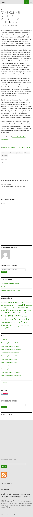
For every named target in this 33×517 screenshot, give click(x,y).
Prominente (6, 319)
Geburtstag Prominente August (10, 346)
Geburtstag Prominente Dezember (11, 349)
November (4, 382)
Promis (12, 319)
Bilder (2, 494)
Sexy (19, 322)
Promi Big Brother (25, 316)
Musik (17, 498)
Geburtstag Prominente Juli (9, 356)
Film (24, 305)
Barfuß (2, 302)
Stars (24, 322)
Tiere (14, 505)
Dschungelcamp (25, 302)
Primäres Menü (31, 2)
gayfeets (16, 307)
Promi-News (14, 315)
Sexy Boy (11, 503)
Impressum (4, 378)
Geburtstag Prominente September (11, 375)
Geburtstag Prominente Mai (9, 362)
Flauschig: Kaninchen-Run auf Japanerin (13, 185)
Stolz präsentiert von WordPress (9, 514)
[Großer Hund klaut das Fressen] (5, 254)
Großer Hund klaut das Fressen (10, 283)
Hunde (20, 496)
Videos (28, 505)
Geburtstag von (9, 496)
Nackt (3, 315)
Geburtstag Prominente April (9, 343)
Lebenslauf (21, 310)
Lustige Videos (5, 498)
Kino (8, 310)
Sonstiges (22, 503)
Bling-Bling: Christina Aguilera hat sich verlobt (15, 179)
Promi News (17, 501)
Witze (8, 507)
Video (8, 328)
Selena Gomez (14, 322)
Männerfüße (23, 313)
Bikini (5, 302)
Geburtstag (21, 307)
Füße (5, 308)
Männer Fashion (28, 498)
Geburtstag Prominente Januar (10, 352)
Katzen (23, 496)
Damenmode (15, 494)
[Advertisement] (16, 225)
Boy (17, 302)
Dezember (4, 339)
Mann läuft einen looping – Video (10, 290)
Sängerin (18, 326)
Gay (9, 307)
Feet (5, 305)
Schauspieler (21, 318)
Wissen (3, 507)
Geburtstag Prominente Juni (9, 359)
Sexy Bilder (6, 503)
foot (28, 305)
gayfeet (12, 307)
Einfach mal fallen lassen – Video (10, 287)
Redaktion (14, 25)
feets (7, 305)
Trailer (23, 326)
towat (3, 2)
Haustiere (15, 496)
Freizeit (28, 494)
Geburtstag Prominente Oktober (10, 372)
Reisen (24, 501)
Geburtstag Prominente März (9, 365)
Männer (16, 313)
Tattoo (2, 505)
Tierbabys (10, 505)
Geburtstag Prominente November (11, 369)
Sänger (14, 326)
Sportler (27, 503)
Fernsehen (13, 305)
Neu (2, 9)
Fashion (21, 494)
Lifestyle (27, 496)
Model (11, 313)
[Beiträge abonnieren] (4, 474)
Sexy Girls (16, 503)
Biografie (12, 302)
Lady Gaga (13, 310)
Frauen (24, 494)
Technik (6, 505)
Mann (3, 313)
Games (3, 496)
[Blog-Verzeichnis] (4, 393)
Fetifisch (20, 305)
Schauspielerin (5, 322)
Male (29, 310)
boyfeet (20, 302)
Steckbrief (7, 325)
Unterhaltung (20, 505)
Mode (7, 313)
